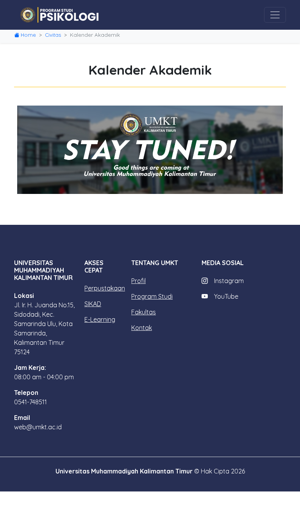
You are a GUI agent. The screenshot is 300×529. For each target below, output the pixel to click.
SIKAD (92, 304)
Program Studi (152, 296)
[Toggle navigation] (275, 15)
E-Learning (99, 319)
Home (28, 35)
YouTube (226, 296)
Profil (138, 281)
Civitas (53, 35)
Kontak (141, 328)
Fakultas (143, 312)
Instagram (229, 281)
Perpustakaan (104, 288)
